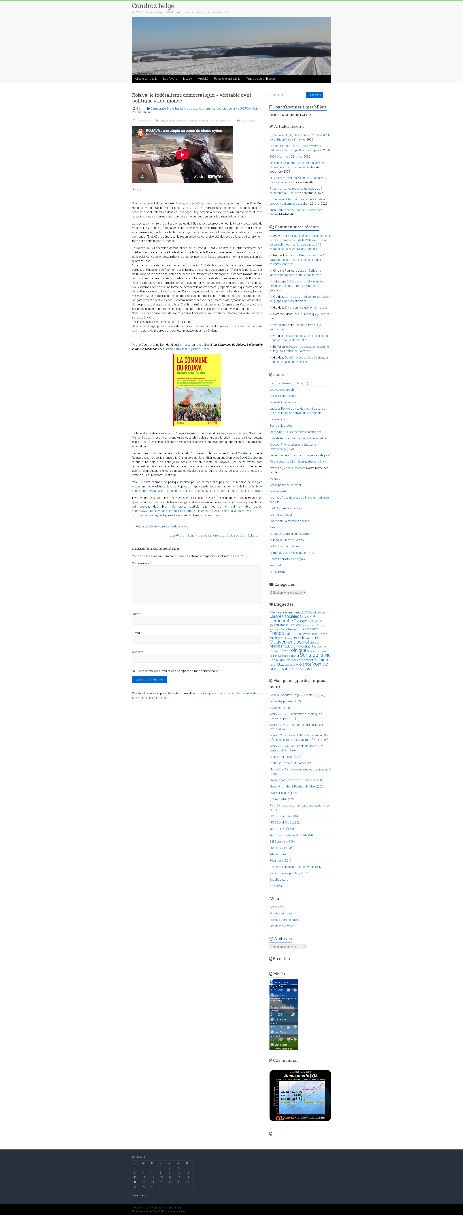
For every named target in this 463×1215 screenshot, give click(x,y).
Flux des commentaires (284, 919)
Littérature (287, 638)
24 (178, 1182)
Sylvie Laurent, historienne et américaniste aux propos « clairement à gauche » (296, 286)
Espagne (321, 625)
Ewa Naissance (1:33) (283, 793)
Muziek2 (203, 78)
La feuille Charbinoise (282, 402)
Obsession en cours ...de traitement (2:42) (295, 867)
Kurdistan (204, 121)
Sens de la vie (315, 655)
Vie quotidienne (141, 112)
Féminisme (193, 121)
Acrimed (274, 478)
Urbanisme (290, 665)
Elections (294, 625)
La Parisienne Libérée (282, 396)
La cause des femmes (201, 108)
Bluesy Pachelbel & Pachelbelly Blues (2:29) (296, 786)
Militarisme (309, 637)
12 (135, 1177)
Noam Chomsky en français (287, 559)
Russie (323, 651)
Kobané (156, 256)
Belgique (309, 612)
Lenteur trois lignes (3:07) (285, 757)
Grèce (298, 634)
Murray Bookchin (143, 437)
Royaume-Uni (313, 651)
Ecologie (300, 621)
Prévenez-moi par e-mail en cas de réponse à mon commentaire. (177, 671)
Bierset (321, 612)
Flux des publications (282, 913)
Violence (303, 664)
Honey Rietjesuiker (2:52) (285, 701)
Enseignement (309, 625)
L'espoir (288, 514)
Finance (311, 629)
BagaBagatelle (278, 879)
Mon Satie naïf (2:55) (282, 829)
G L (138, 108)
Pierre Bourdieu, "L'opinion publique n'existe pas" (299, 455)
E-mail (137, 633)
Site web (137, 652)
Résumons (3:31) (280, 860)
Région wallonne (278, 655)
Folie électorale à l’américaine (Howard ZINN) (298, 461)
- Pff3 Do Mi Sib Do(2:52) (285, 822)
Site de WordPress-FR (283, 926)
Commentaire (141, 563)
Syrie (255, 108)
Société (222, 121)
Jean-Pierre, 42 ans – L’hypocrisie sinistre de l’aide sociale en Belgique (216, 535)
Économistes (303, 669)
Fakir (272, 527)
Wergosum (280, 325)
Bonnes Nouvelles (280, 425)
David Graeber (239, 453)
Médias (275, 646)
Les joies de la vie (228, 108)
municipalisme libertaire (232, 433)
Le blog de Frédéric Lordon (286, 540)
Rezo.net (275, 565)
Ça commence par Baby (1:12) (289, 873)
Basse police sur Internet (285, 485)
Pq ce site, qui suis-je (227, 78)
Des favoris (170, 78)
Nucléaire (289, 646)
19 (135, 1182)
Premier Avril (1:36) (281, 848)
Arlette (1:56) (277, 854)
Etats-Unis (274, 629)
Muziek (187, 78)
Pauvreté (276, 651)
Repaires (304, 533)
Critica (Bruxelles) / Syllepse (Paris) (187, 349)
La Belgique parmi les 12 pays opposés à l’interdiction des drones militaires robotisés (297, 260)
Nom (136, 614)
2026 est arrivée (279, 156)
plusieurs (156, 502)
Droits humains (176, 108)
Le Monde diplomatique (284, 546)
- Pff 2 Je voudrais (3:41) (285, 816)
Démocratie (158, 108)
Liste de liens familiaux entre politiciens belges (298, 438)
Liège (296, 638)
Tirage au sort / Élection (261, 78)
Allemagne (276, 612)
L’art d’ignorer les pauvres (285, 508)
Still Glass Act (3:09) (282, 841)
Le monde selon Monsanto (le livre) (291, 552)
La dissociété (277, 491)
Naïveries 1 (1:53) (280, 707)
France (276, 633)
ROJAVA (245, 108)
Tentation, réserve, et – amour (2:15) (292, 763)
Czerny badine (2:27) (282, 799)
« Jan (135, 1195)
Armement (292, 612)
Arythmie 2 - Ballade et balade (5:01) (292, 835)
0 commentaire (248, 121)
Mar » (142, 1195)
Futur (289, 633)
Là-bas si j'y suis (279, 533)
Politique (214, 121)
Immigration (310, 634)
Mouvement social (289, 642)
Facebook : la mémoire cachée (289, 521)
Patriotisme (318, 646)
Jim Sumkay (277, 571)
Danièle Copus (278, 419)
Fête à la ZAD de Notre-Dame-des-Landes (160, 526)
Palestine (303, 646)
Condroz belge (153, 5)
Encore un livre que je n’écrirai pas (306, 307)
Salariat (294, 655)
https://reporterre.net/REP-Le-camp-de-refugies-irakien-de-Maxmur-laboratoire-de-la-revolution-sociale (197, 491)
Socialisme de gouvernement (291, 660)
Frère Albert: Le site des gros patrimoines (295, 432)
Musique (314, 642)
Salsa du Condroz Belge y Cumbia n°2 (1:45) (297, 695)
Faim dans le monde (292, 629)
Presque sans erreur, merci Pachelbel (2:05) (296, 780)
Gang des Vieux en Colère (285, 383)
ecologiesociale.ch (281, 389)
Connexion (276, 907)
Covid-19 (307, 616)
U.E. (280, 664)
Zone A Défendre (295, 468)
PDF (286, 651)
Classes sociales (167, 121)
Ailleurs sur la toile (146, 78)
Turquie (273, 665)
